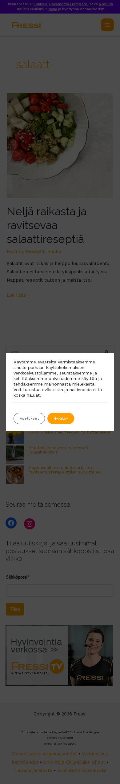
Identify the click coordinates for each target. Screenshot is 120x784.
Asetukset (29, 418)
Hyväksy (61, 418)
